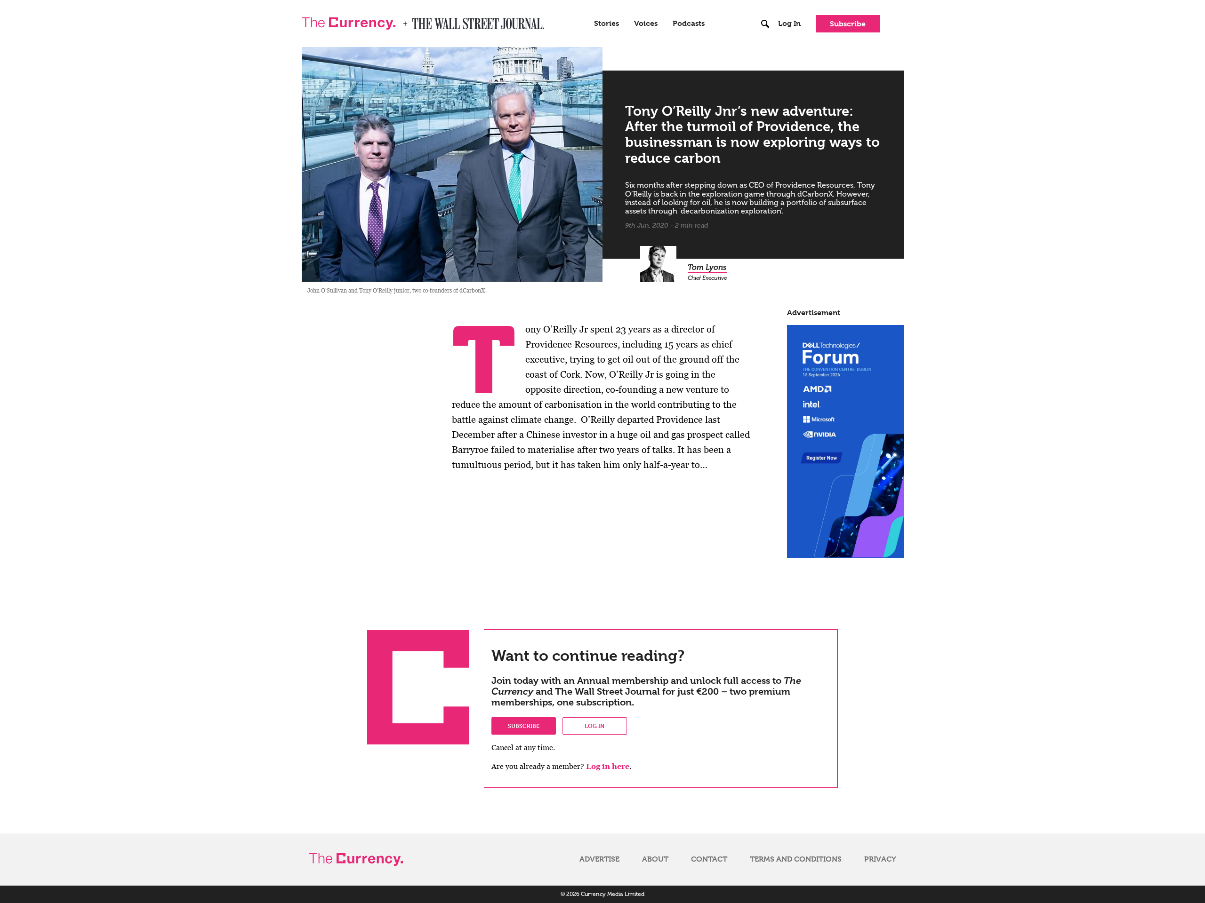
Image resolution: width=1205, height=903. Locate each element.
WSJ (420, 20)
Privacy (880, 859)
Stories (606, 23)
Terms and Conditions (796, 859)
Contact (709, 859)
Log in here (607, 766)
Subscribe (848, 23)
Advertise (599, 859)
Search (765, 4)
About (655, 859)
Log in (594, 725)
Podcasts (689, 23)
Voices (646, 23)
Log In (789, 23)
